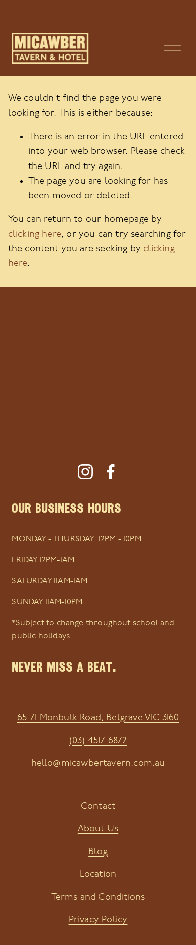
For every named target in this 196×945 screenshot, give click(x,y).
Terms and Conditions (98, 897)
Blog (98, 852)
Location (98, 874)
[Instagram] (85, 472)
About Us (98, 829)
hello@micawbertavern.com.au (98, 763)
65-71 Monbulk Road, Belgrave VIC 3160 (98, 718)
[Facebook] (111, 472)
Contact (98, 806)
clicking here (34, 234)
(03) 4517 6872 (98, 741)
